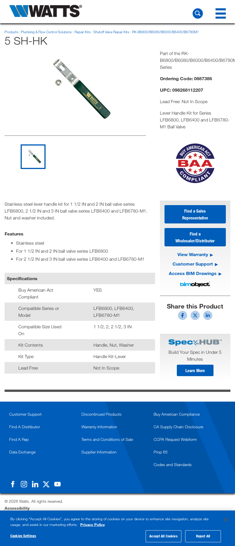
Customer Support (193, 263)
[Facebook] (12, 484)
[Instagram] (23, 484)
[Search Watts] (198, 13)
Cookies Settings (23, 535)
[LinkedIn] (35, 484)
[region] (117, 528)
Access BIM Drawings (193, 273)
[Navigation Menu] (221, 13)
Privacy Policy (92, 524)
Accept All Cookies (163, 536)
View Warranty (192, 254)
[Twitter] (46, 484)
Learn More (195, 370)
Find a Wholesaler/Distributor (195, 237)
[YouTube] (57, 484)
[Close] (226, 519)
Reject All (203, 536)
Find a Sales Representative (195, 214)
